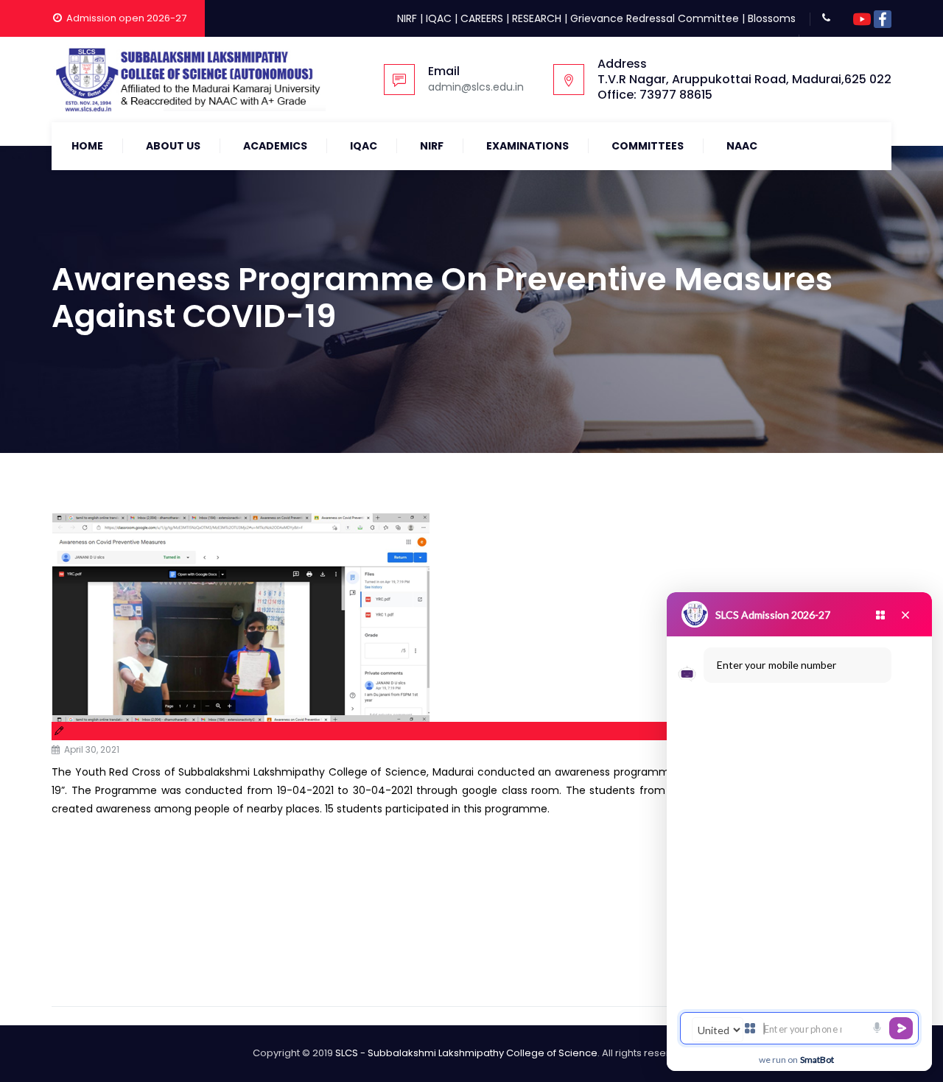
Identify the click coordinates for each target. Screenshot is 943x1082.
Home (87, 145)
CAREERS (481, 18)
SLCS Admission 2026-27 (772, 614)
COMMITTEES (647, 145)
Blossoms (772, 18)
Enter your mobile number (776, 664)
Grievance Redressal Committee (654, 18)
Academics (275, 145)
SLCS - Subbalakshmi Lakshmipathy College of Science (466, 1053)
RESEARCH (536, 18)
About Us (173, 145)
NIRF (407, 18)
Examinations (527, 145)
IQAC (439, 18)
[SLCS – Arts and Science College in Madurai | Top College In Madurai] (189, 79)
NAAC (741, 145)
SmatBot (817, 1059)
